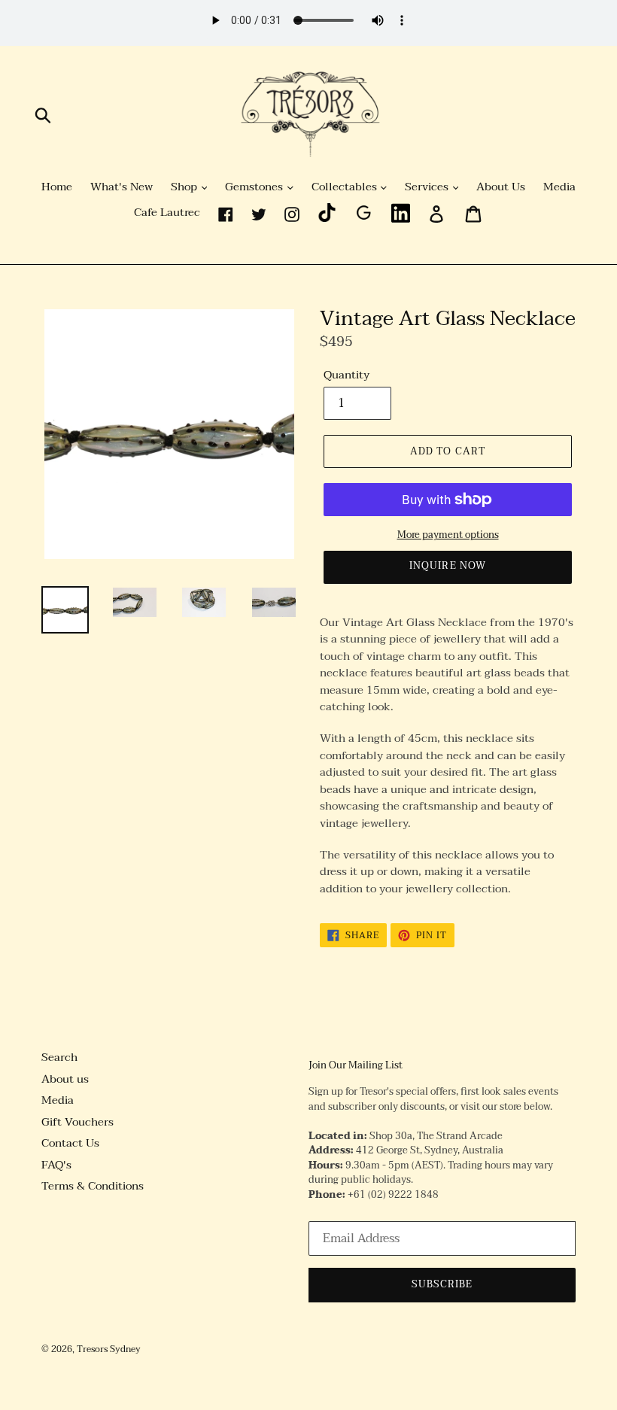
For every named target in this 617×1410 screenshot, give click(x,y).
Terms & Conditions (92, 1186)
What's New (121, 187)
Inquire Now (447, 566)
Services (428, 187)
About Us (500, 187)
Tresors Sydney (109, 1349)
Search (59, 1057)
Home (56, 187)
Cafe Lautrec (167, 213)
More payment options (448, 535)
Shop (185, 187)
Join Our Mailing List (355, 1066)
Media (559, 187)
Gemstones (255, 187)
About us (65, 1079)
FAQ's (56, 1164)
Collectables (346, 187)
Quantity (346, 375)
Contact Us (70, 1143)
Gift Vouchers (77, 1122)
